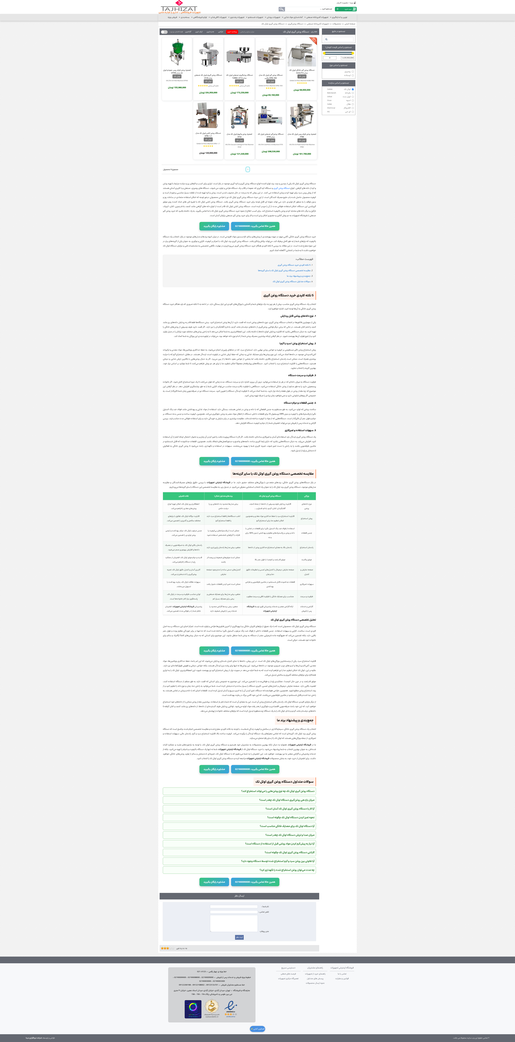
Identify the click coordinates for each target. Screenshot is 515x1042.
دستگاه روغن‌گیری (295, 23)
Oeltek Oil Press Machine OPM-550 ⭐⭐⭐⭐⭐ (271, 86)
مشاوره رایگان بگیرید (214, 226)
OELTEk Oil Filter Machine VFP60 (177, 80)
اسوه (339, 100)
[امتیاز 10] (173, 948)
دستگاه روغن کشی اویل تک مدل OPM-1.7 (208, 134)
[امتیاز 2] (163, 948)
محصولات (336, 23)
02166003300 (219, 981)
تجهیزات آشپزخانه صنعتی (318, 23)
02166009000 (207, 977)
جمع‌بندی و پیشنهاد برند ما (298, 276)
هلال (339, 104)
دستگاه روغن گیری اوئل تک (272, 23)
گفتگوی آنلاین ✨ (257, 1029)
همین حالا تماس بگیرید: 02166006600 (255, 226)
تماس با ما (342, 973)
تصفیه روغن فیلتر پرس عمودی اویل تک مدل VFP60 (177, 71)
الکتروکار (339, 107)
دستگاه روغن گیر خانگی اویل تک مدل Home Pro (301, 71)
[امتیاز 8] (171, 948)
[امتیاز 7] (169, 948)
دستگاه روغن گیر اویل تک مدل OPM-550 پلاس (271, 76)
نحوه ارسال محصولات (315, 983)
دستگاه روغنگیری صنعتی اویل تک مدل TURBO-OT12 (239, 76)
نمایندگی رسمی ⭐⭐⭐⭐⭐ (239, 85)
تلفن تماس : (264, 911)
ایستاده (347, 75)
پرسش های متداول (315, 978)
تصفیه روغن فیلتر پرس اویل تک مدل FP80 (302, 135)
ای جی (339, 111)
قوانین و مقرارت (342, 978)
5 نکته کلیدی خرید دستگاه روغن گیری (294, 265)
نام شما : (265, 906)
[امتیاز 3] (164, 948)
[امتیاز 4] (165, 948)
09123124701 (212, 984)
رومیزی (348, 71)
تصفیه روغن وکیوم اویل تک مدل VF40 (239, 135)
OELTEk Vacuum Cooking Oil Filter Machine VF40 (239, 145)
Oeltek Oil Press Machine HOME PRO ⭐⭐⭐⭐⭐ (302, 81)
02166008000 (194, 977)
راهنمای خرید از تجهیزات (315, 973)
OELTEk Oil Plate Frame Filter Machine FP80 (302, 145)
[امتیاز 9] (172, 948)
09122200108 (185, 984)
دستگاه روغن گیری (281, 188)
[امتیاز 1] (161, 948)
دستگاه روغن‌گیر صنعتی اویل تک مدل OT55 (271, 135)
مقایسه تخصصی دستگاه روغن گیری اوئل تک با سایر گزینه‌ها (284, 270)
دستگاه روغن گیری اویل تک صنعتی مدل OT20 (208, 76)
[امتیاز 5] (167, 948)
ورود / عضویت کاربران (345, 2)
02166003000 (205, 981)
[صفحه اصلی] (179, 7)
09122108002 (198, 984)
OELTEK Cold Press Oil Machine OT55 (270, 144)
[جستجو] (326, 39)
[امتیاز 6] (168, 948)
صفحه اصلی (350, 23)
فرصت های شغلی (288, 973)
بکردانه (339, 92)
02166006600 (180, 977)
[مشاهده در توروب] (193, 1017)
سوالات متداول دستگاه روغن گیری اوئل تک (291, 281)
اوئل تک (339, 89)
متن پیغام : (264, 931)
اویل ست (339, 96)
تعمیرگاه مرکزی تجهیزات (288, 978)
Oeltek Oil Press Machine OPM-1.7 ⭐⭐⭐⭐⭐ (208, 144)
